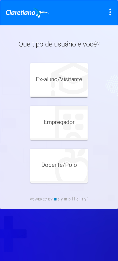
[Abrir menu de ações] (110, 12)
